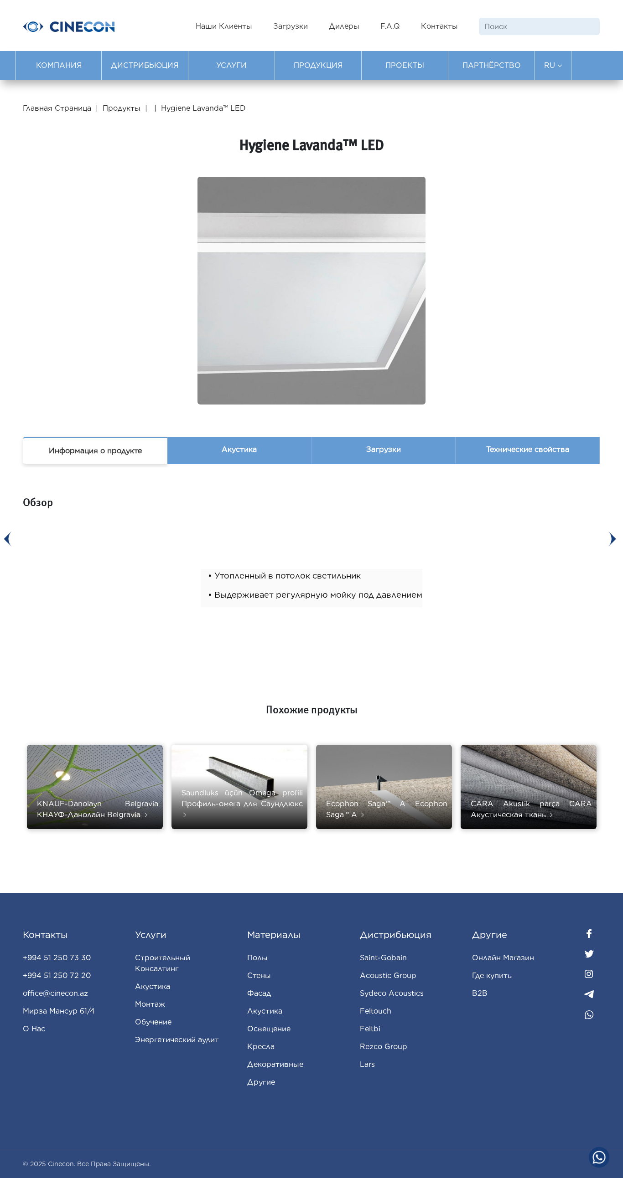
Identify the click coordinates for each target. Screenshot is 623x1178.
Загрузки (290, 26)
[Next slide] (612, 539)
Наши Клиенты (224, 26)
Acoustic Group (388, 975)
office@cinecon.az (55, 993)
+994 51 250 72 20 (57, 975)
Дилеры (344, 26)
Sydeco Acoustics (392, 993)
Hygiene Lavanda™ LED (203, 108)
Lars (367, 1064)
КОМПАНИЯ (59, 65)
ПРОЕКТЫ (404, 65)
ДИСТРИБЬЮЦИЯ (145, 65)
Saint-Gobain (383, 957)
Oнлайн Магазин (503, 957)
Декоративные (275, 1064)
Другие (261, 1082)
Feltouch (375, 1011)
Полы (257, 957)
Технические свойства (527, 449)
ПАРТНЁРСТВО (491, 65)
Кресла (261, 1046)
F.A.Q (390, 26)
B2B (480, 993)
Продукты (121, 108)
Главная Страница (58, 108)
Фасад (259, 993)
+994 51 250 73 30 (57, 957)
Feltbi (370, 1028)
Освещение (269, 1028)
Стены (259, 975)
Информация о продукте (95, 450)
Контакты (439, 26)
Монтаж (150, 1004)
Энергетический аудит (177, 1039)
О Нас (34, 1028)
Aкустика (264, 1011)
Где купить (492, 975)
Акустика (239, 449)
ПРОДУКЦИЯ (318, 65)
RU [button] (550, 65)
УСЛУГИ (231, 65)
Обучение (153, 1022)
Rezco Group (383, 1046)
